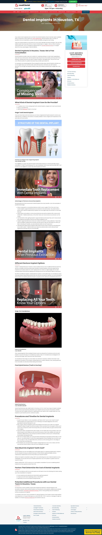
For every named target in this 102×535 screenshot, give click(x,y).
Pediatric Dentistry (34, 11)
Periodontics (73, 513)
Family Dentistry (70, 83)
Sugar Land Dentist (21, 533)
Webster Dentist (29, 533)
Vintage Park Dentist (71, 530)
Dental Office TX (46, 527)
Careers (25, 522)
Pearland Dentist (54, 531)
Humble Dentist (50, 530)
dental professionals (30, 497)
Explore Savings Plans (76, 63)
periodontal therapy (34, 490)
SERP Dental (52, 526)
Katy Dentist (55, 530)
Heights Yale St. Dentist (42, 530)
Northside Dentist (39, 531)
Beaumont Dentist (42, 528)
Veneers (69, 77)
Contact (79, 11)
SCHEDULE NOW (86, 11)
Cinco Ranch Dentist (56, 528)
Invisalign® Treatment (38, 507)
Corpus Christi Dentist (71, 528)
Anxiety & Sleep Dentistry (76, 511)
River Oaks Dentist (50, 533)
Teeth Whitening (71, 75)
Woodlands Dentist (42, 533)
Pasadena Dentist (46, 531)
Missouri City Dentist (32, 531)
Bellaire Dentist (49, 528)
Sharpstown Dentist (69, 531)
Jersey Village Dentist (62, 530)
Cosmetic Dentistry (71, 71)
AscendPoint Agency (63, 526)
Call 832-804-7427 (76, 59)
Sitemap (32, 527)
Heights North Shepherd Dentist (31, 530)
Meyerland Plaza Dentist (23, 531)
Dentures (69, 81)
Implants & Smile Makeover (73, 79)
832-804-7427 (26, 520)
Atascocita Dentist (28, 528)
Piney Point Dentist (61, 531)
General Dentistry (25, 11)
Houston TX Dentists (39, 527)
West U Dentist (35, 533)
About (18, 11)
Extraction (26, 490)
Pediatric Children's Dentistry (39, 1)
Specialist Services (44, 11)
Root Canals (36, 515)
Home (14, 11)
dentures (25, 109)
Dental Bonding (70, 73)
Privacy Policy (20, 527)
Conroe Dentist (64, 528)
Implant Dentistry (53, 11)
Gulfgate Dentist (21, 530)
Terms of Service (27, 527)
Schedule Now (76, 66)
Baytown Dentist (35, 528)
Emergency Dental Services (40, 513)
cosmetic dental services (47, 45)
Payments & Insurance (71, 11)
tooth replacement (37, 38)
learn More (72, 1)
